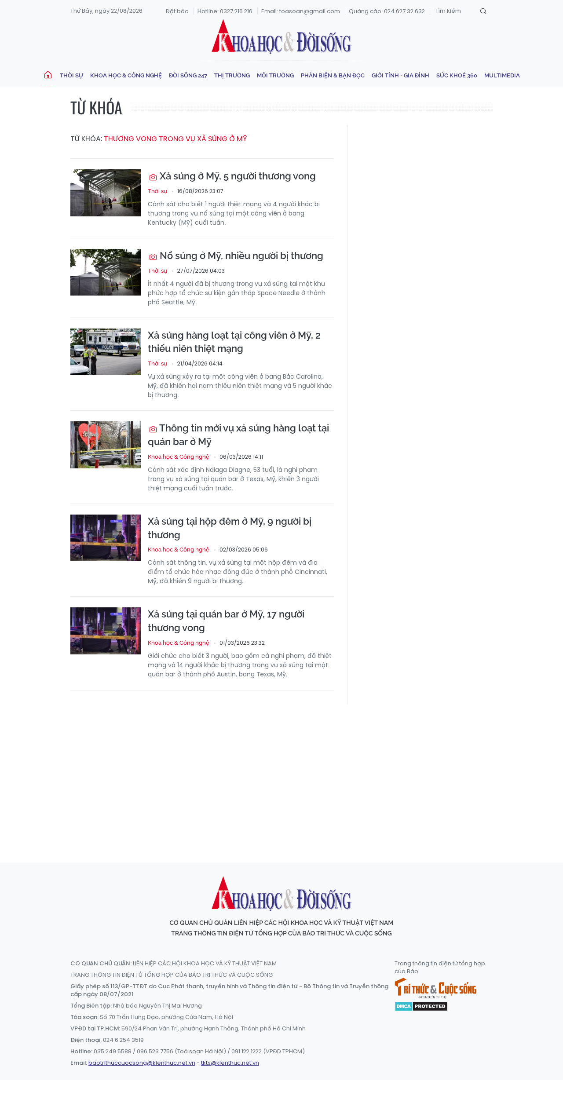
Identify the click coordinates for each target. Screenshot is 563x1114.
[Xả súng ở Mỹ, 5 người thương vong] (105, 192)
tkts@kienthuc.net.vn (230, 1063)
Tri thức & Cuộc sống (435, 988)
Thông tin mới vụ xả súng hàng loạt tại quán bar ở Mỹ (238, 434)
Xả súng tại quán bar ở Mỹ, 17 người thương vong (226, 620)
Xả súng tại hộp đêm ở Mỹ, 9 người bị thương (229, 528)
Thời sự (71, 75)
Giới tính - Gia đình (400, 75)
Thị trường (232, 75)
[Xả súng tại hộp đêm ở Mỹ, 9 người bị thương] (105, 538)
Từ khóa (96, 107)
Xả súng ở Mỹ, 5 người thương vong (236, 176)
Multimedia (502, 75)
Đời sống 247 (188, 75)
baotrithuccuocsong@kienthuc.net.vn (141, 1063)
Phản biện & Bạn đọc (333, 75)
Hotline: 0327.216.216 (224, 11)
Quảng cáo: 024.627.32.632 (387, 11)
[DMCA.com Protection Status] (421, 1005)
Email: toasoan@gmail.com (300, 11)
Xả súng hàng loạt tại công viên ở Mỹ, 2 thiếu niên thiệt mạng (234, 341)
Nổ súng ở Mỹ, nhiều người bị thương (240, 255)
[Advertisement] (283, 775)
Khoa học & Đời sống (281, 36)
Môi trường (275, 75)
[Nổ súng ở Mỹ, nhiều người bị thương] (105, 272)
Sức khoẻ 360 (456, 75)
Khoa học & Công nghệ (126, 75)
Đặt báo (177, 11)
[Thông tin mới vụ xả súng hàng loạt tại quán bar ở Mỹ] (105, 444)
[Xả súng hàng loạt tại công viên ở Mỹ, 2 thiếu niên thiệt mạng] (105, 352)
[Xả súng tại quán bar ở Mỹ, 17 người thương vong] (105, 630)
